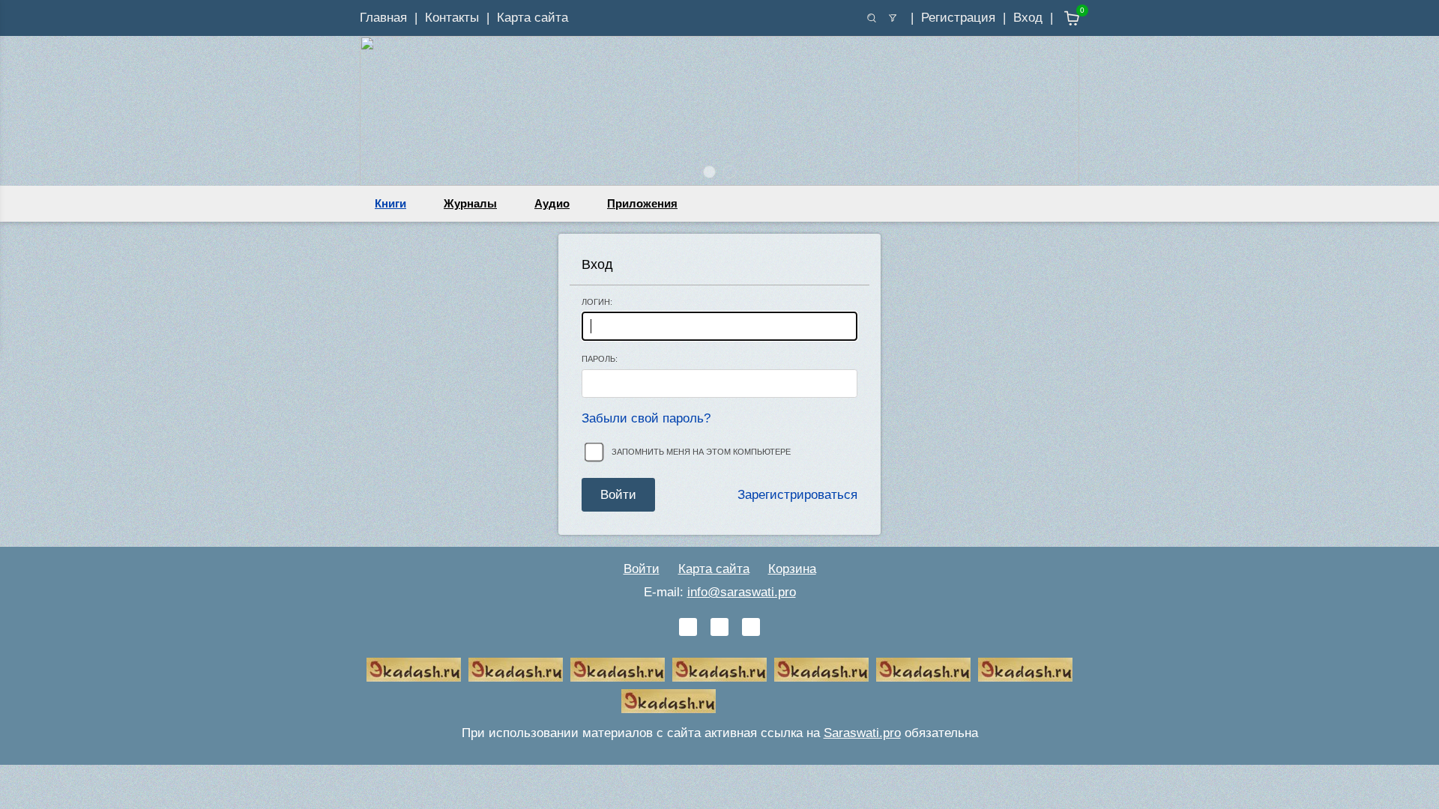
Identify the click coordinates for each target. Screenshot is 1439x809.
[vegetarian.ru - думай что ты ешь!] (515, 670)
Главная (383, 17)
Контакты (452, 17)
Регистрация (958, 17)
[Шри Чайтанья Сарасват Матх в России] (1025, 670)
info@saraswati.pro (741, 592)
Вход (1028, 17)
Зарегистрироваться (797, 495)
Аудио (552, 203)
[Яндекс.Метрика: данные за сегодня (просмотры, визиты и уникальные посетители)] (770, 701)
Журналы (470, 203)
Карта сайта (532, 17)
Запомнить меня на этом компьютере (701, 451)
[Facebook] (719, 627)
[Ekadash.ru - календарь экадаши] (617, 670)
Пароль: (600, 358)
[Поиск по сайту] (871, 17)
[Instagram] (751, 627)
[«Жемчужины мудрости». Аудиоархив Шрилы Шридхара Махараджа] (923, 670)
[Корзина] (1061, 18)
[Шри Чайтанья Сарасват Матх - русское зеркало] (719, 670)
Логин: (597, 301)
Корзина (792, 569)
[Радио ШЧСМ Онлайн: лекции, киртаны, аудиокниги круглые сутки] (821, 670)
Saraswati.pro (862, 733)
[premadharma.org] (668, 701)
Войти (642, 569)
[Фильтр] (892, 17)
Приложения (642, 203)
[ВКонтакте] (688, 627)
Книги (390, 203)
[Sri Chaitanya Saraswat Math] (413, 670)
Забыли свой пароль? (646, 418)
